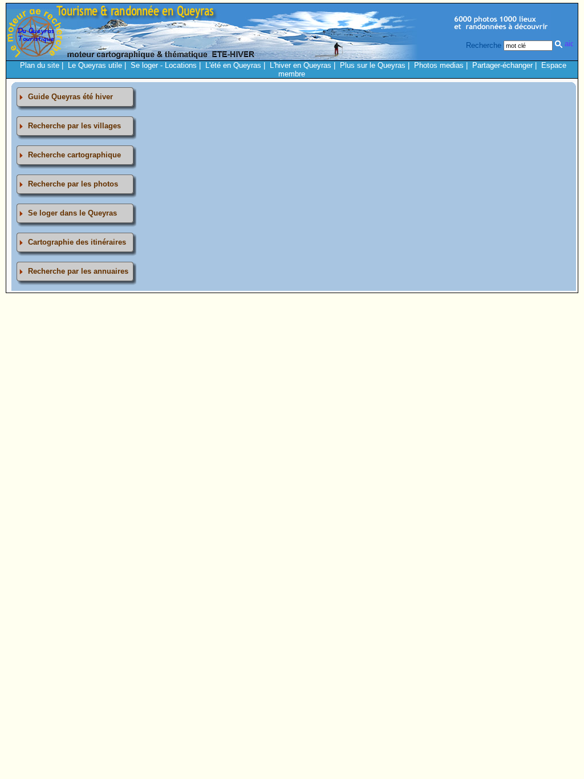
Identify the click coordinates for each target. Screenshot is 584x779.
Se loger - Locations (164, 65)
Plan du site (39, 65)
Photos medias (439, 65)
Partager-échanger (502, 65)
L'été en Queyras (233, 65)
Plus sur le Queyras (372, 65)
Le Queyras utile (95, 65)
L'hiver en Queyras (300, 65)
